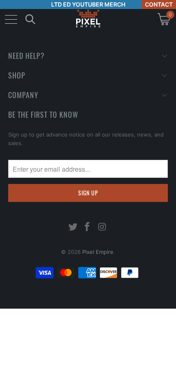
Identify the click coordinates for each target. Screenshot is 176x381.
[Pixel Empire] (88, 19)
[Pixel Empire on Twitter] (73, 227)
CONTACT (159, 4)
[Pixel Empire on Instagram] (102, 227)
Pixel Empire (97, 252)
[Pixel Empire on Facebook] (87, 227)
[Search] (30, 19)
